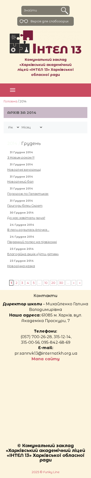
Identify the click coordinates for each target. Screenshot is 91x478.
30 (61, 283)
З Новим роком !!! (20, 157)
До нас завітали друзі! (26, 218)
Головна (10, 101)
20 (53, 283)
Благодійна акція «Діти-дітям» (33, 254)
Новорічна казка (21, 266)
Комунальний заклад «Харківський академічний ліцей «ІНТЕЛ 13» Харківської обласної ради (45, 67)
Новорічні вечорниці (24, 169)
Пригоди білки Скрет (24, 205)
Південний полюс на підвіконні (32, 242)
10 (46, 283)
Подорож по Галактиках (28, 194)
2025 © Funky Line (45, 472)
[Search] (64, 11)
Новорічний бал (20, 181)
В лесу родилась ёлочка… (28, 230)
